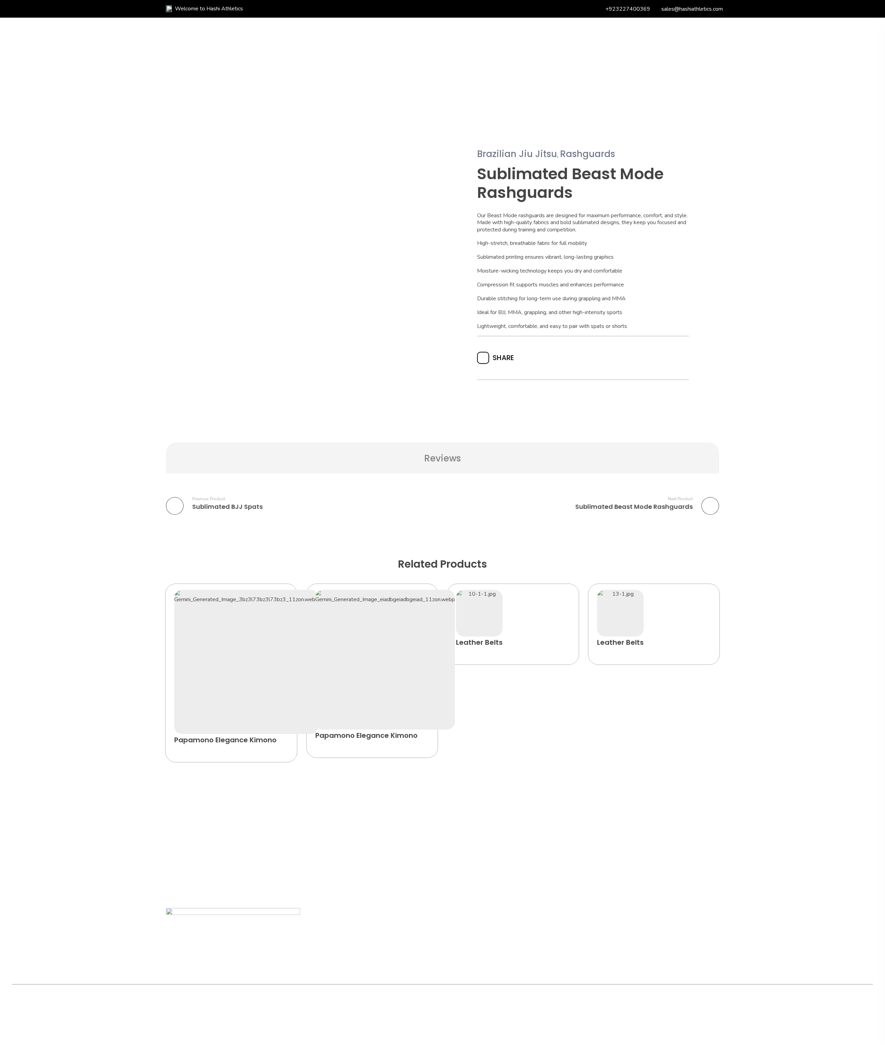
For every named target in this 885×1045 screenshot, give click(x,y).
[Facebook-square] (213, 1006)
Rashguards (587, 154)
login (661, 58)
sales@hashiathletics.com (692, 9)
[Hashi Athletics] (220, 58)
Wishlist (621, 58)
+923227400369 (627, 9)
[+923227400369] (600, 9)
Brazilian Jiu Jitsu (517, 154)
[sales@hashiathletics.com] (656, 9)
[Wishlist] (603, 58)
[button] (306, 602)
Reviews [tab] (442, 458)
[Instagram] (228, 1006)
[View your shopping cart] (682, 59)
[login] (646, 58)
